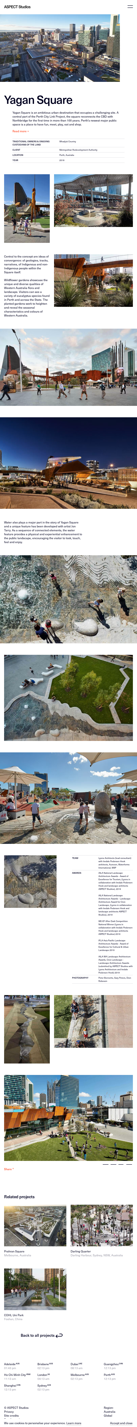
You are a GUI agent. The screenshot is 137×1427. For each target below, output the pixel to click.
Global (108, 1415)
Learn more (73, 1423)
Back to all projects (38, 1335)
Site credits (11, 1415)
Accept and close (121, 1423)
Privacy (9, 1411)
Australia (109, 1411)
